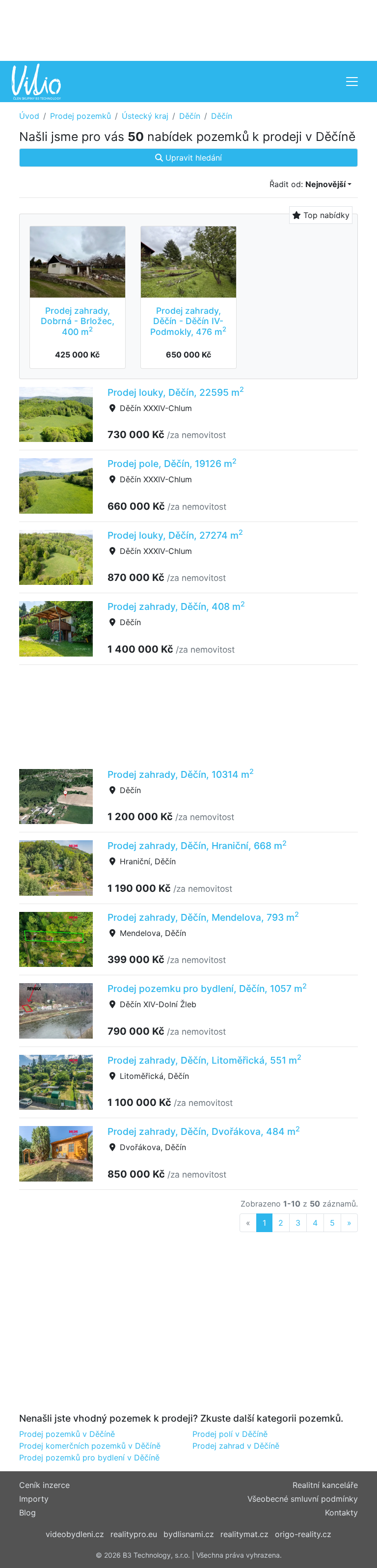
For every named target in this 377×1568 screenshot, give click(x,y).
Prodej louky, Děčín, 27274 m (175, 535)
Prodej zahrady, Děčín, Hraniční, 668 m (197, 846)
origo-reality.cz (303, 1534)
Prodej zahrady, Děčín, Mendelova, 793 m (203, 917)
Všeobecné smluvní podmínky (302, 1499)
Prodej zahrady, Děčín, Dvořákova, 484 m (204, 1131)
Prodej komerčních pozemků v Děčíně (90, 1446)
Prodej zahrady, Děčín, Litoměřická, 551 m (204, 1060)
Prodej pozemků (80, 116)
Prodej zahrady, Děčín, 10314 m (181, 774)
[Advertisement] (188, 29)
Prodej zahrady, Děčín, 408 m (176, 606)
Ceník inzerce (44, 1485)
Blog (27, 1512)
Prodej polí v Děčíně (230, 1434)
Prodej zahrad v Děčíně (235, 1446)
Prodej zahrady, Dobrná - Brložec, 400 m (77, 320)
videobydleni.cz (75, 1534)
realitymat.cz (244, 1534)
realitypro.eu (133, 1534)
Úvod (29, 116)
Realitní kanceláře (325, 1485)
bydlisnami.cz (188, 1534)
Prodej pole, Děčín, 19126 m (172, 463)
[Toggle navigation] (352, 81)
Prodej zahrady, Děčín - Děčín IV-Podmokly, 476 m (188, 320)
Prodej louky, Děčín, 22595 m (176, 392)
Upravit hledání (192, 158)
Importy (34, 1499)
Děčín (189, 116)
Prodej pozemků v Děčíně (67, 1434)
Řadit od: (307, 184)
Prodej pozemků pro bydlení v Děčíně (89, 1457)
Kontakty (341, 1512)
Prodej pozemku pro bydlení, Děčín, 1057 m (207, 988)
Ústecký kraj (145, 116)
